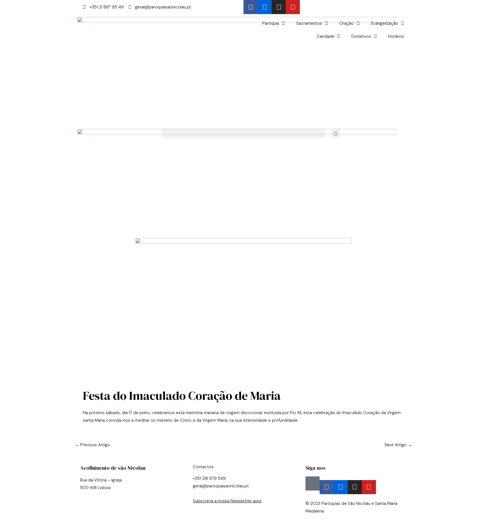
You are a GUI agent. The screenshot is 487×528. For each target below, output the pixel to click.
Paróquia (270, 23)
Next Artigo (398, 445)
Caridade (325, 36)
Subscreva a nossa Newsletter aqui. (227, 501)
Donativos (361, 36)
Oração (346, 23)
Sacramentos (309, 23)
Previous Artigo (92, 445)
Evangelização (384, 23)
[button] (243, 133)
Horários (396, 36)
